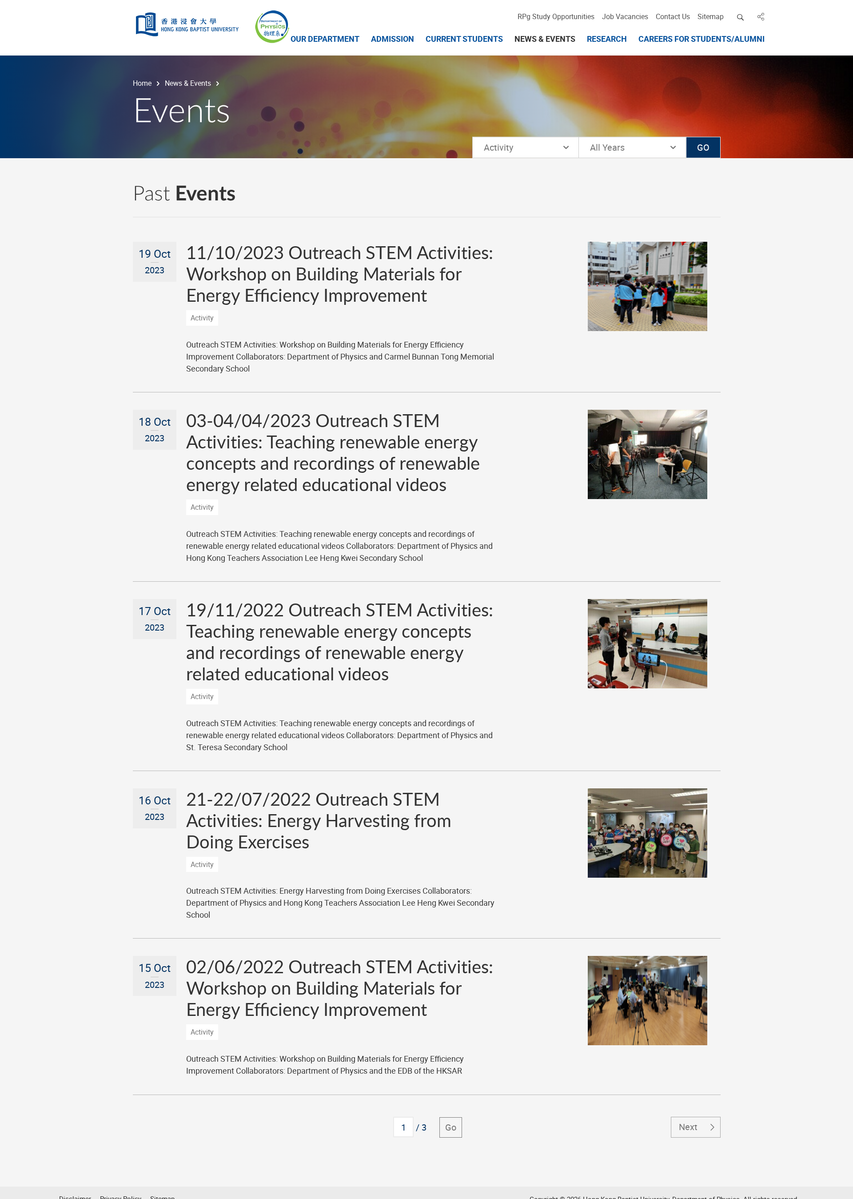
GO (703, 147)
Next (688, 1127)
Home (142, 83)
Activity (498, 147)
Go (450, 1127)
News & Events (188, 83)
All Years (624, 147)
